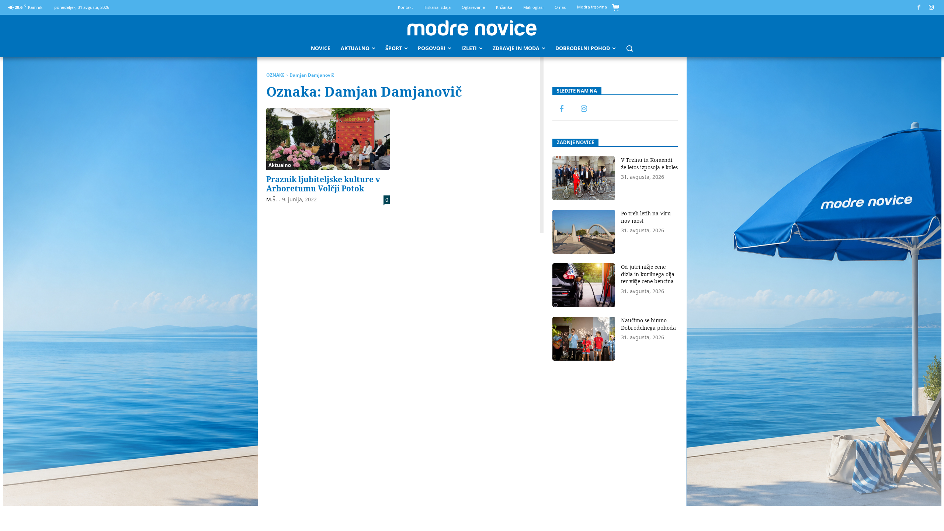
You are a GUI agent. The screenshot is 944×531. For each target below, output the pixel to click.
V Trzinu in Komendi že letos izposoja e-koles (649, 163)
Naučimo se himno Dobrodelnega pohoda (648, 324)
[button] (629, 48)
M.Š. (271, 199)
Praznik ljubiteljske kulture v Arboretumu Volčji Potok (323, 184)
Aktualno (279, 165)
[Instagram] (931, 7)
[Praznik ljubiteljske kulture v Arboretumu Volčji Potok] (328, 139)
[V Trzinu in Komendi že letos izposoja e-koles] (583, 178)
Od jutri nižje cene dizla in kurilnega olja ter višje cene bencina (647, 274)
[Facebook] (919, 7)
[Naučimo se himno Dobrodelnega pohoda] (583, 339)
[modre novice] (472, 28)
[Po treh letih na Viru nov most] (583, 232)
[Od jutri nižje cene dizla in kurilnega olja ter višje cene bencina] (583, 285)
